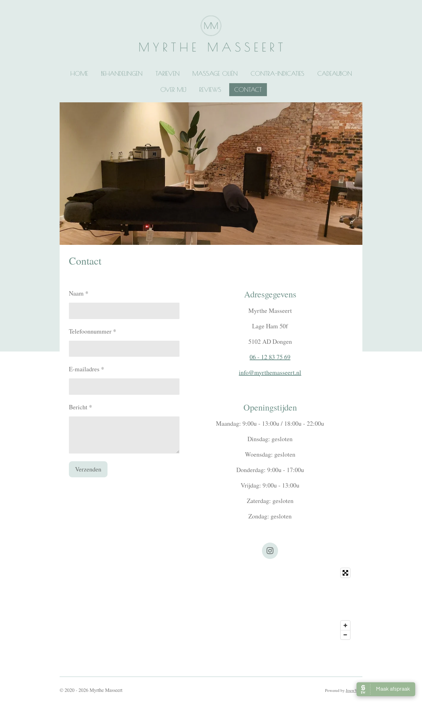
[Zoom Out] (345, 634)
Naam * (78, 293)
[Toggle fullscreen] (345, 572)
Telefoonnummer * (92, 331)
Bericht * (80, 407)
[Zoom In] (345, 625)
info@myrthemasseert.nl (270, 372)
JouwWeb (354, 690)
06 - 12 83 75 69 (270, 357)
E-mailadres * (86, 369)
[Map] (211, 603)
